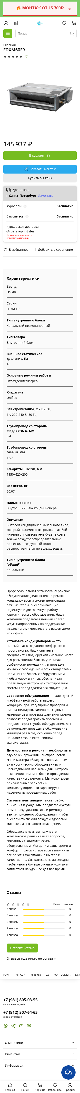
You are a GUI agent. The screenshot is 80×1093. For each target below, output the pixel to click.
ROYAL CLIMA (62, 975)
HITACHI (21, 975)
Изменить (45, 196)
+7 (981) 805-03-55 (20, 999)
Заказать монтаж (40, 169)
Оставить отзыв (22, 948)
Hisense (36, 975)
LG (47, 975)
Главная (9, 45)
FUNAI (7, 975)
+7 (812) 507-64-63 (20, 1012)
